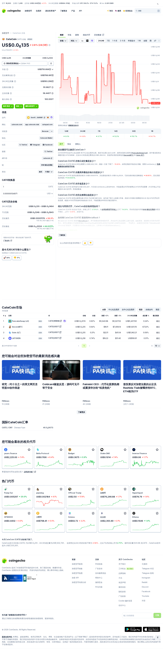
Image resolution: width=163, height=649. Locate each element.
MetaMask (83, 221)
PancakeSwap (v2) (140, 153)
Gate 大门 (140, 155)
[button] (16, 124)
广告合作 (6, 240)
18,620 (8, 3)
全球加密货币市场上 (109, 209)
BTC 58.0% (84, 3)
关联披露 (5, 311)
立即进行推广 (29, 472)
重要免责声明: (7, 637)
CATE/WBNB (53, 321)
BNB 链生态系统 (149, 209)
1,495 (20, 3)
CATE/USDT (53, 326)
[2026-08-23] (150, 40)
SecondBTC (129, 155)
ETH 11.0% (94, 3)
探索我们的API (73, 125)
